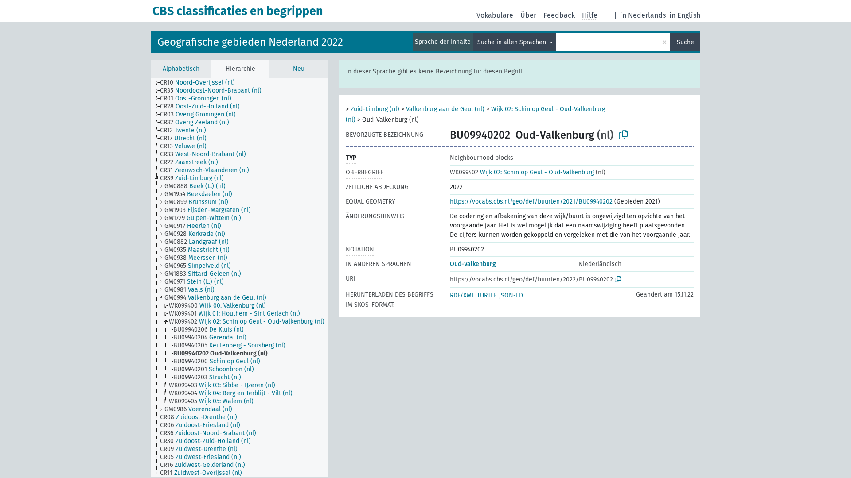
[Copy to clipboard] (623, 135)
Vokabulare (494, 15)
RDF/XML (462, 295)
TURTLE (487, 295)
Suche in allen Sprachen (512, 42)
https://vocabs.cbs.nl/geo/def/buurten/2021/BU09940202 (531, 201)
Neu (298, 69)
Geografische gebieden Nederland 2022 (250, 42)
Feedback (559, 15)
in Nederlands (643, 15)
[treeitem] (201, 83)
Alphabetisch (181, 69)
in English (684, 15)
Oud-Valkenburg (473, 264)
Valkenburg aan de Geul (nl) (445, 109)
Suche (685, 42)
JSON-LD (511, 295)
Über (528, 15)
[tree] (239, 277)
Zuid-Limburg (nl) (375, 109)
